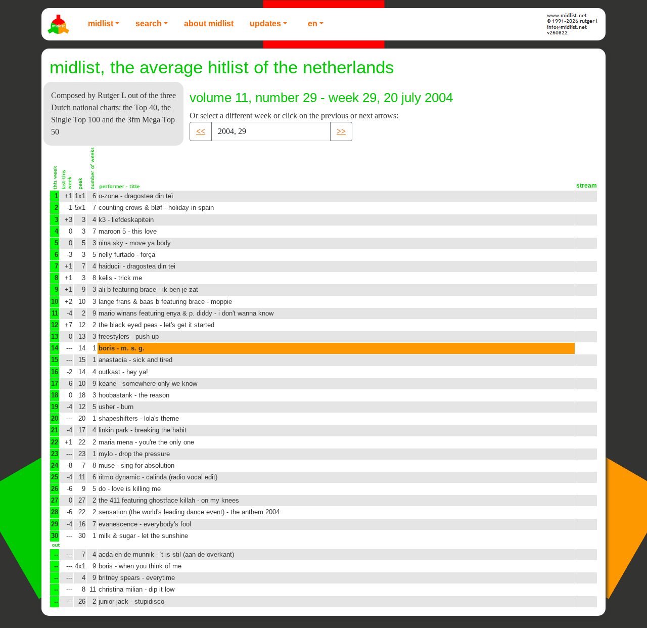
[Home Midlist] (60, 24)
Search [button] (148, 23)
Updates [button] (265, 23)
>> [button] (341, 131)
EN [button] (312, 23)
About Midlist (209, 23)
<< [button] (200, 131)
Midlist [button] (100, 23)
